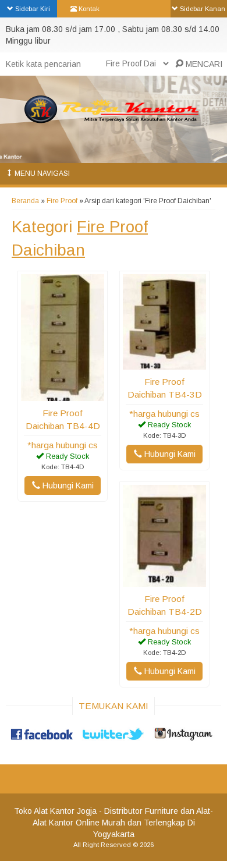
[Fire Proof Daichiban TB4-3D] (164, 364)
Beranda (25, 201)
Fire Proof (62, 201)
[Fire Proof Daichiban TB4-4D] (62, 395)
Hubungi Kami (67, 485)
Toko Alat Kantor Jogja (55, 811)
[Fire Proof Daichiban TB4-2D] (164, 581)
